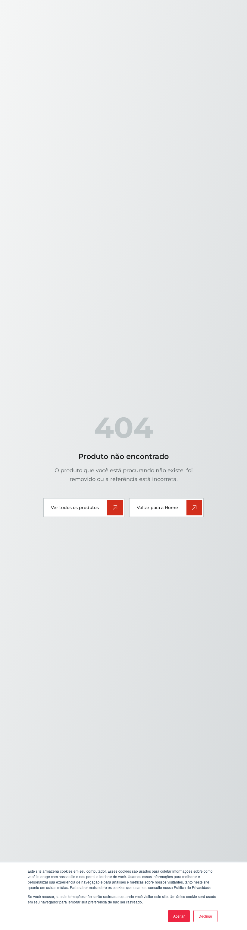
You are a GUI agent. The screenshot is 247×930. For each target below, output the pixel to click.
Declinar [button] (205, 916)
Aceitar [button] (179, 916)
